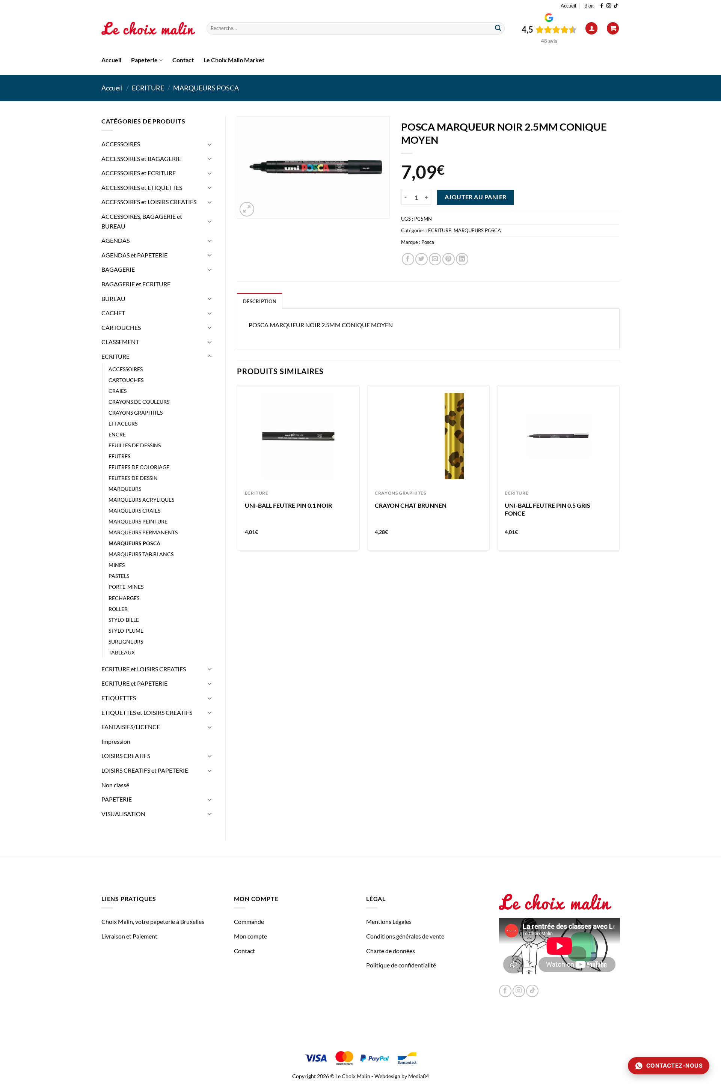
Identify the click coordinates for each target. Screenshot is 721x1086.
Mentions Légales (389, 921)
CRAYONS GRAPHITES (136, 412)
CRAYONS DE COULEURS (139, 402)
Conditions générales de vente (405, 936)
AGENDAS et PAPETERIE (134, 255)
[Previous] (237, 470)
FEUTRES (119, 456)
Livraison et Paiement (129, 936)
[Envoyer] (498, 28)
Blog (589, 6)
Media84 (418, 1076)
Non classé (115, 784)
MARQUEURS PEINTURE (138, 521)
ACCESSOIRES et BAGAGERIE (141, 158)
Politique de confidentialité (401, 965)
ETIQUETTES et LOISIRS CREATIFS (146, 712)
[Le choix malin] (148, 28)
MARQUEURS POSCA (206, 88)
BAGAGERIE (118, 269)
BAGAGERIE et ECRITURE (135, 283)
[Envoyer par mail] (435, 259)
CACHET (113, 312)
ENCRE (117, 434)
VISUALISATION (123, 813)
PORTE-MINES (126, 587)
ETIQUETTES (118, 697)
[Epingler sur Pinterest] (448, 259)
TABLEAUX (122, 652)
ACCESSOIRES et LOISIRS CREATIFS (148, 201)
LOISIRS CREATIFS (125, 755)
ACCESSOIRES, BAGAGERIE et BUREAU (141, 221)
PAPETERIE (116, 799)
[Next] (619, 470)
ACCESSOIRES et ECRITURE (138, 172)
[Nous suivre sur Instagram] (608, 6)
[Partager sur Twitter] (421, 259)
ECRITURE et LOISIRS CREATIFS (143, 668)
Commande (249, 921)
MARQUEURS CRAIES (134, 510)
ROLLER (118, 609)
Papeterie (144, 59)
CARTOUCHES (121, 327)
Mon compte (250, 936)
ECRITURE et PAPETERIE (134, 683)
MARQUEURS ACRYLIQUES (141, 499)
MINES (117, 565)
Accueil (568, 6)
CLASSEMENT (120, 341)
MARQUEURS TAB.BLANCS (141, 554)
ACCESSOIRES (120, 143)
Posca (427, 242)
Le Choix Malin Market (234, 59)
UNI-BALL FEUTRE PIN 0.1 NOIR (288, 505)
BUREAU (113, 298)
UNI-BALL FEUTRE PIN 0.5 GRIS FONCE (547, 509)
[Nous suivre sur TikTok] (616, 6)
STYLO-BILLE (124, 620)
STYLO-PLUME (126, 630)
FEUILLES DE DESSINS (135, 445)
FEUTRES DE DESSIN (133, 478)
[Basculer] (209, 144)
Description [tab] (259, 301)
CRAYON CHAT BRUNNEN (410, 505)
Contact (183, 59)
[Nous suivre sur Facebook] (601, 6)
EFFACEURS (123, 423)
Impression (115, 741)
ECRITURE (148, 88)
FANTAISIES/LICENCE (130, 726)
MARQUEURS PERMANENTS (143, 532)
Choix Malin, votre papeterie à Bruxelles (152, 921)
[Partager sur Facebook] (408, 259)
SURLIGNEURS (126, 641)
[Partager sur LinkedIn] (462, 259)
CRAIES (118, 391)
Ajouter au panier (476, 197)
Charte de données (390, 950)
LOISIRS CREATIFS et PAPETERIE (144, 770)
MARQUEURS (125, 489)
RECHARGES (124, 598)
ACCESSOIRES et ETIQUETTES (141, 187)
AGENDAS (115, 240)
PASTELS (119, 576)
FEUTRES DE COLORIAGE (139, 467)
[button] (591, 28)
